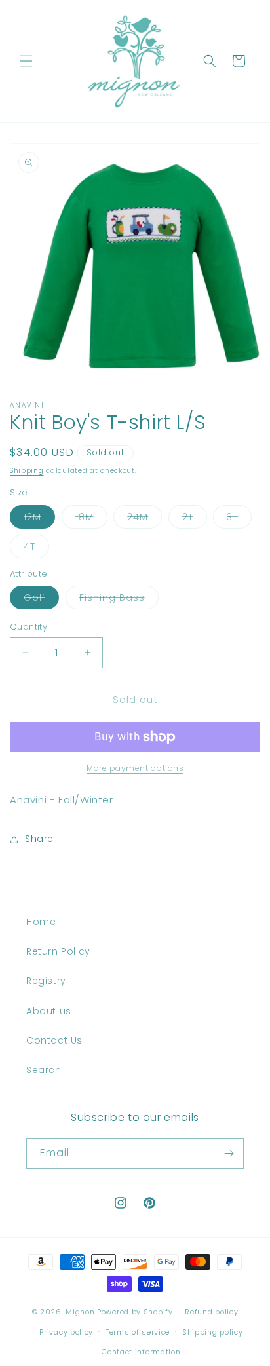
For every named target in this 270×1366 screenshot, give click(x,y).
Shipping (27, 471)
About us (48, 1010)
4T (36, 548)
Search (44, 1069)
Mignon (81, 1311)
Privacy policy (66, 1332)
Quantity (28, 626)
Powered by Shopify (135, 1311)
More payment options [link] (135, 768)
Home (41, 921)
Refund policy (211, 1311)
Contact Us (54, 1040)
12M (39, 519)
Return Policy (58, 951)
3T (239, 519)
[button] (26, 61)
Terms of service (138, 1332)
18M (91, 519)
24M (144, 519)
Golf (41, 599)
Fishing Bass (119, 599)
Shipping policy (212, 1332)
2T (194, 519)
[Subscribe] (228, 1153)
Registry (46, 980)
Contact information (141, 1351)
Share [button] (39, 838)
